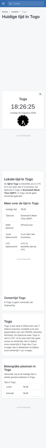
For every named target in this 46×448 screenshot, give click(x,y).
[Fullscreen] (40, 94)
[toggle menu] (3, 3)
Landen (14, 11)
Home (5, 11)
